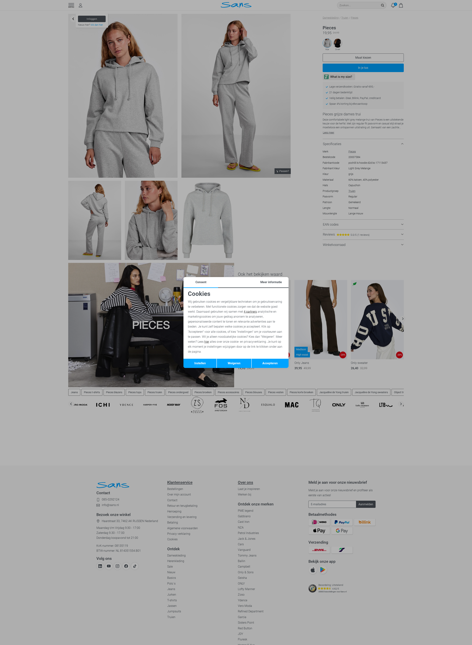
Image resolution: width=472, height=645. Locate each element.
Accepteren (270, 363)
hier (206, 341)
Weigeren (234, 363)
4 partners (250, 311)
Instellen (200, 363)
